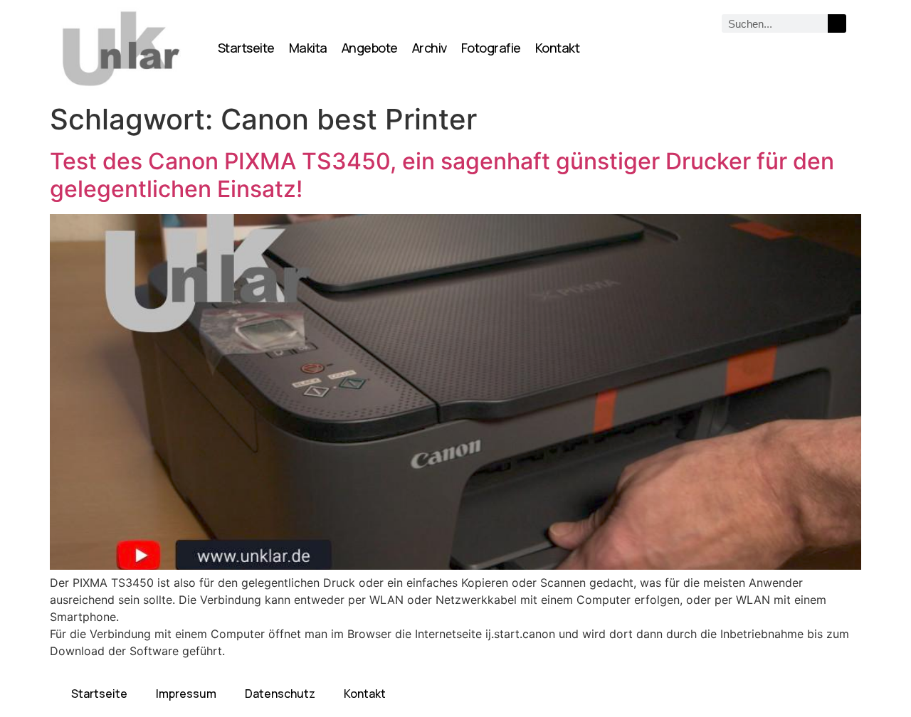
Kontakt (557, 48)
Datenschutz (280, 693)
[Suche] (837, 23)
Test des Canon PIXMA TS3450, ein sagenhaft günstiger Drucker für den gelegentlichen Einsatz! (442, 174)
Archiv (429, 48)
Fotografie (491, 48)
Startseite (246, 48)
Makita (308, 48)
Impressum (186, 693)
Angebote (370, 48)
